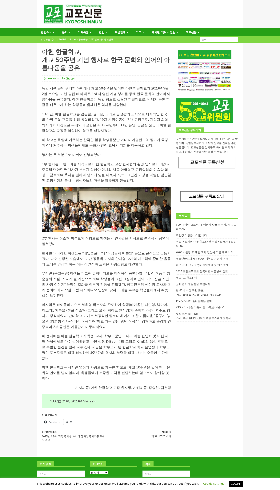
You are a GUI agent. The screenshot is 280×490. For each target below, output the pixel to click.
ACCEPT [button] (235, 483)
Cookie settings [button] (213, 483)
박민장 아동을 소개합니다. (191, 235)
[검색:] (219, 39)
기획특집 (83, 32)
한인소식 (46, 32)
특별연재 (120, 32)
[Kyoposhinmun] (140, 26)
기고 (138, 32)
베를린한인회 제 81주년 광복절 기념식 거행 (202, 258)
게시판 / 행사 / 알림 (163, 32)
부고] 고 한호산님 (186, 277)
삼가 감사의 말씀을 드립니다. (193, 284)
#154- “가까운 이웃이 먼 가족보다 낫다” (200, 307)
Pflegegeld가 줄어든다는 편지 (194, 301)
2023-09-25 (53, 78)
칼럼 (101, 32)
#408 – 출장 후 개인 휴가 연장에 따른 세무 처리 (204, 252)
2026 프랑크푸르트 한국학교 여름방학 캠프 (202, 271)
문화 (64, 32)
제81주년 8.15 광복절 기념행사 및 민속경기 (202, 265)
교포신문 (191, 32)
